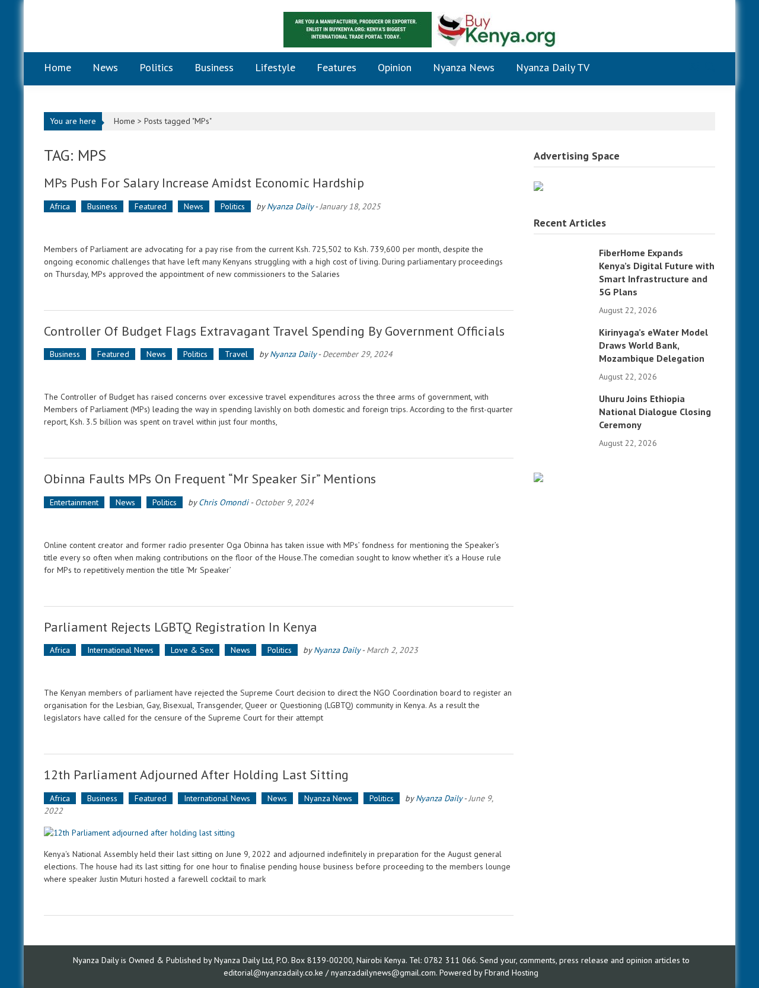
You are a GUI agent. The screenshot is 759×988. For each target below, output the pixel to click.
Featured (151, 206)
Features (336, 67)
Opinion (395, 67)
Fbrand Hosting (511, 972)
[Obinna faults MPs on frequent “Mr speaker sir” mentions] (279, 524)
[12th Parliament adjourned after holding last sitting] (279, 832)
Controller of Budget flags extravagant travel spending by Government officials (274, 331)
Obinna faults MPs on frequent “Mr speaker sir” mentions (210, 478)
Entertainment (74, 502)
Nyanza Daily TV (552, 67)
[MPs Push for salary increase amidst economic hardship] (279, 228)
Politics (156, 67)
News (105, 67)
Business (214, 67)
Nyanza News (464, 67)
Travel (236, 354)
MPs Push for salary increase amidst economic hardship (204, 182)
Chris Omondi (223, 502)
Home (57, 67)
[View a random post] (694, 67)
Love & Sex (192, 650)
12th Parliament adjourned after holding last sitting (196, 774)
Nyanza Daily (290, 206)
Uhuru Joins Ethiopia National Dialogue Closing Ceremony (655, 412)
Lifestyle (275, 67)
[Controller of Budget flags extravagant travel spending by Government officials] (279, 375)
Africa (60, 206)
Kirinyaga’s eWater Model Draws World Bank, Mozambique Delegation (653, 345)
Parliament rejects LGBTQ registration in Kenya (180, 627)
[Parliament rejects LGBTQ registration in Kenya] (279, 671)
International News (120, 650)
